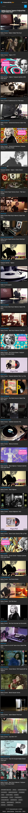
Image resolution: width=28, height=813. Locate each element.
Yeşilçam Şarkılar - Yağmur (7, 262)
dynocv (20, 799)
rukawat (16, 794)
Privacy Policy (18, 811)
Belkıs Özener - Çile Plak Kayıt (9, 601)
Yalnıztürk (4, 168)
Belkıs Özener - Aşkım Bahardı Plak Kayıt (11, 714)
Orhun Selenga (5, 53)
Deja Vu (3, 690)
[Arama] (25, 6)
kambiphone (10, 804)
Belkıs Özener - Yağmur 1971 (8, 55)
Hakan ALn (3, 213)
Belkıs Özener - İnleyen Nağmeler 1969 (11, 511)
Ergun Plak (4, 374)
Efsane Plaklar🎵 (5, 120)
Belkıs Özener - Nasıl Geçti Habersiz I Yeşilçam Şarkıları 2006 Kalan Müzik (13, 783)
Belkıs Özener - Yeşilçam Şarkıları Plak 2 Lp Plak (13, 376)
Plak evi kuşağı (5, 31)
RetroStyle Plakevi (6, 419)
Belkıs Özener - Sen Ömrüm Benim (9, 579)
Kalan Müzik (4, 75)
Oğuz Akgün (4, 621)
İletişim (4, 811)
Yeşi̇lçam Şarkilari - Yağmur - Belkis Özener (12, 170)
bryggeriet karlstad (6, 789)
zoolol (14, 789)
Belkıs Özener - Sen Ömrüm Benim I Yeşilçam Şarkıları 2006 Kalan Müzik (12, 353)
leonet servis (9, 794)
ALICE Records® (5, 441)
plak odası (3, 98)
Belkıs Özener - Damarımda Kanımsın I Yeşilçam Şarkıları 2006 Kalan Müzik (13, 147)
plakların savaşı (5, 734)
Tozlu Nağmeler (5, 396)
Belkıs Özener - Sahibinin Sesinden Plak (11, 421)
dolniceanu (21, 792)
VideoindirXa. (8, 2)
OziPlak (3, 190)
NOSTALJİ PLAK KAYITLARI (7, 237)
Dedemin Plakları (5, 756)
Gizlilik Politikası (10, 811)
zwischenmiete (10, 802)
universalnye (14, 799)
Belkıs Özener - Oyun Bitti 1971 (9, 736)
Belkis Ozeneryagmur (6, 285)
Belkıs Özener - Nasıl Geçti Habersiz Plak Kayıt (13, 330)
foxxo (2, 794)
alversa (3, 802)
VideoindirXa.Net (14, 809)
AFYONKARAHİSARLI (5, 260)
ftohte (11, 797)
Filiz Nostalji (4, 599)
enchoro (3, 804)
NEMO (20, 809)
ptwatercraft (18, 797)
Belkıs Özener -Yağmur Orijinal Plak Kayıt (11, 33)
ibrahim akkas (4, 797)
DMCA (23, 811)
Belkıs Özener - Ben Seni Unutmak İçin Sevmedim (13, 623)
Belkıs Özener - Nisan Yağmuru (8, 489)
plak (2, 712)
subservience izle (22, 789)
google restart (5, 799)
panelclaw (18, 802)
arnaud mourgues (13, 792)
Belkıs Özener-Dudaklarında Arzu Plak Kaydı (12, 100)
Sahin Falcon (4, 282)
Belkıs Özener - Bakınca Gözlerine (9, 444)
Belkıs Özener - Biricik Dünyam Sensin (10, 692)
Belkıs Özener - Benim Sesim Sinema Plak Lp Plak (14, 533)
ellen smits (4, 792)
